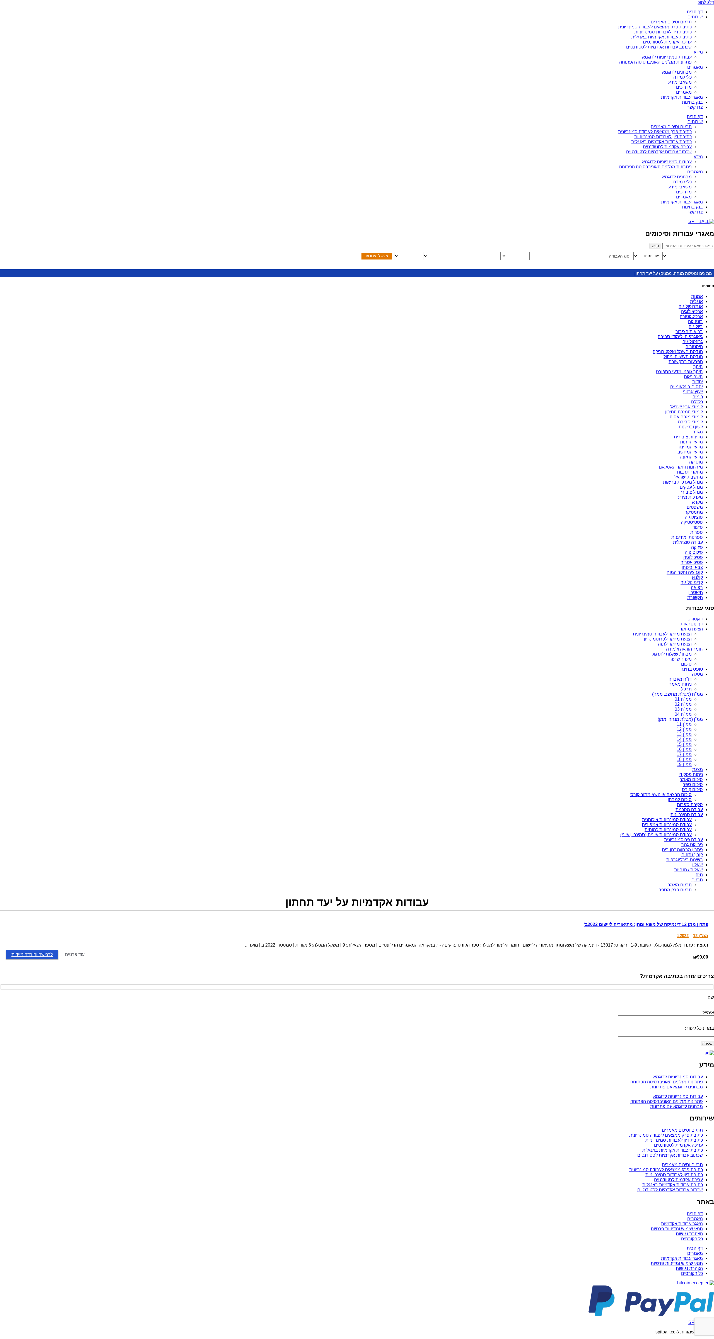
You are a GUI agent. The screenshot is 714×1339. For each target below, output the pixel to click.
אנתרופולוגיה (691, 306)
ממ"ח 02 (683, 704)
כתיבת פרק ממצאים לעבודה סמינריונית (655, 27)
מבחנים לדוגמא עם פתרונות (676, 1087)
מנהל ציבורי (692, 492)
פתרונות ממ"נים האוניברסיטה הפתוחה (655, 62)
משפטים (695, 507)
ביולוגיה (696, 326)
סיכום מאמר (691, 779)
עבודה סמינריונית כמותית (668, 829)
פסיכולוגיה (693, 557)
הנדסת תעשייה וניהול (683, 356)
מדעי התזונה (691, 457)
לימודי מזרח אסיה (686, 416)
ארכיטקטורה (691, 316)
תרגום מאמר (680, 884)
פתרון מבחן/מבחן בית (682, 849)
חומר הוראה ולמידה (684, 649)
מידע (698, 52)
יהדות (697, 381)
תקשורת (695, 597)
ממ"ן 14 (684, 739)
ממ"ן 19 (684, 764)
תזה (699, 874)
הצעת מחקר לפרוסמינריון (668, 639)
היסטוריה (694, 346)
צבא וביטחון (692, 567)
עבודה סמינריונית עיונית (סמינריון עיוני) (656, 834)
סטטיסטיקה (692, 522)
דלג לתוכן (705, 2)
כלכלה (697, 401)
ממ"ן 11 (684, 724)
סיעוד (698, 527)
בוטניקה (695, 321)
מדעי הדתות (691, 442)
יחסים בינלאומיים (686, 386)
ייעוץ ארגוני (693, 391)
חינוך (698, 366)
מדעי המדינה (691, 447)
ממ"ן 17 (684, 754)
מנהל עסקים (691, 487)
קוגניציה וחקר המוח (685, 572)
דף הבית (695, 11)
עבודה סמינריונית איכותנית (667, 819)
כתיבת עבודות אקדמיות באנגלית (661, 37)
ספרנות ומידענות (687, 537)
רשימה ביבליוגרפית (684, 859)
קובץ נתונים (692, 854)
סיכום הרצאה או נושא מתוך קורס (661, 794)
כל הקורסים (692, 1238)
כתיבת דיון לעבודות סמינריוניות (663, 32)
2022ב (683, 935)
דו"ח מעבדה (680, 679)
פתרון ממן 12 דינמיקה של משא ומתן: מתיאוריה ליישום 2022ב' (646, 924)
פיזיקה (697, 547)
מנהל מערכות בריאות (683, 482)
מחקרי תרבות (690, 472)
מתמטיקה (693, 512)
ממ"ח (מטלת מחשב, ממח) (677, 694)
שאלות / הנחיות (688, 869)
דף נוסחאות (692, 624)
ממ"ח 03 (683, 709)
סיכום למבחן (680, 799)
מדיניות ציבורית (688, 437)
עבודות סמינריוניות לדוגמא (667, 57)
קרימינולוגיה (692, 582)
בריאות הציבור (689, 331)
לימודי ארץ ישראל (686, 406)
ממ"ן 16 (684, 749)
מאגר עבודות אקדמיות (682, 97)
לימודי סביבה (690, 421)
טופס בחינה (692, 669)
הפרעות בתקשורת (686, 361)
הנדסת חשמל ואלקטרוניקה (678, 351)
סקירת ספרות (690, 804)
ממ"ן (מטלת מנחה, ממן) (680, 719)
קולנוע (697, 577)
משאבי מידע (680, 82)
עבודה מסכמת (689, 809)
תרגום (697, 879)
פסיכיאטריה (692, 562)
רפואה (697, 587)
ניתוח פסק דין (690, 774)
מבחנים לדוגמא (677, 72)
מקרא (697, 502)
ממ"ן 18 (684, 759)
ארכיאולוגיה (692, 311)
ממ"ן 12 (684, 729)
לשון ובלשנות (691, 426)
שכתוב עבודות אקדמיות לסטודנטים (659, 47)
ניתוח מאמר (680, 684)
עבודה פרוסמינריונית (683, 839)
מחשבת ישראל (688, 477)
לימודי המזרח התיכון (684, 411)
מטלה (697, 674)
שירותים (695, 16)
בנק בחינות (692, 102)
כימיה (698, 396)
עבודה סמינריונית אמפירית (667, 824)
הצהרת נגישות (689, 1233)
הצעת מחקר (691, 629)
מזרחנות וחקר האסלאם (681, 467)
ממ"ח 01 (683, 699)
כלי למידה (682, 77)
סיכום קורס (692, 789)
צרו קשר (695, 107)
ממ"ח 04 (683, 714)
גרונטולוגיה (692, 341)
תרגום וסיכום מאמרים (671, 22)
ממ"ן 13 (684, 734)
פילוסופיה (694, 552)
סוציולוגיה (694, 517)
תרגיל (686, 689)
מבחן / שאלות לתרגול (672, 654)
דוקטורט (695, 619)
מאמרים (695, 67)
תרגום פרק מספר (675, 889)
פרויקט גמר (692, 844)
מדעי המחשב (690, 452)
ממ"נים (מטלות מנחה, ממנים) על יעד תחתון (673, 273)
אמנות (697, 296)
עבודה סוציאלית (688, 542)
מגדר (698, 432)
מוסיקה (696, 462)
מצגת (697, 769)
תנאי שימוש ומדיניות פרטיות (677, 1228)
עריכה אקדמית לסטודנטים (667, 42)
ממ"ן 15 (684, 744)
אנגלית (696, 301)
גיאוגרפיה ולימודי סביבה (680, 336)
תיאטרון (695, 592)
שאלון (697, 864)
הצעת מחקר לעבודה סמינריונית (662, 634)
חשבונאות (693, 376)
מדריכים (684, 87)
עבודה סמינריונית (686, 814)
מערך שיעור (680, 659)
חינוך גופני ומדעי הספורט (679, 371)
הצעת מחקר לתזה (675, 644)
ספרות (696, 532)
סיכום (686, 664)
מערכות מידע (690, 497)
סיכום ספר (693, 784)
